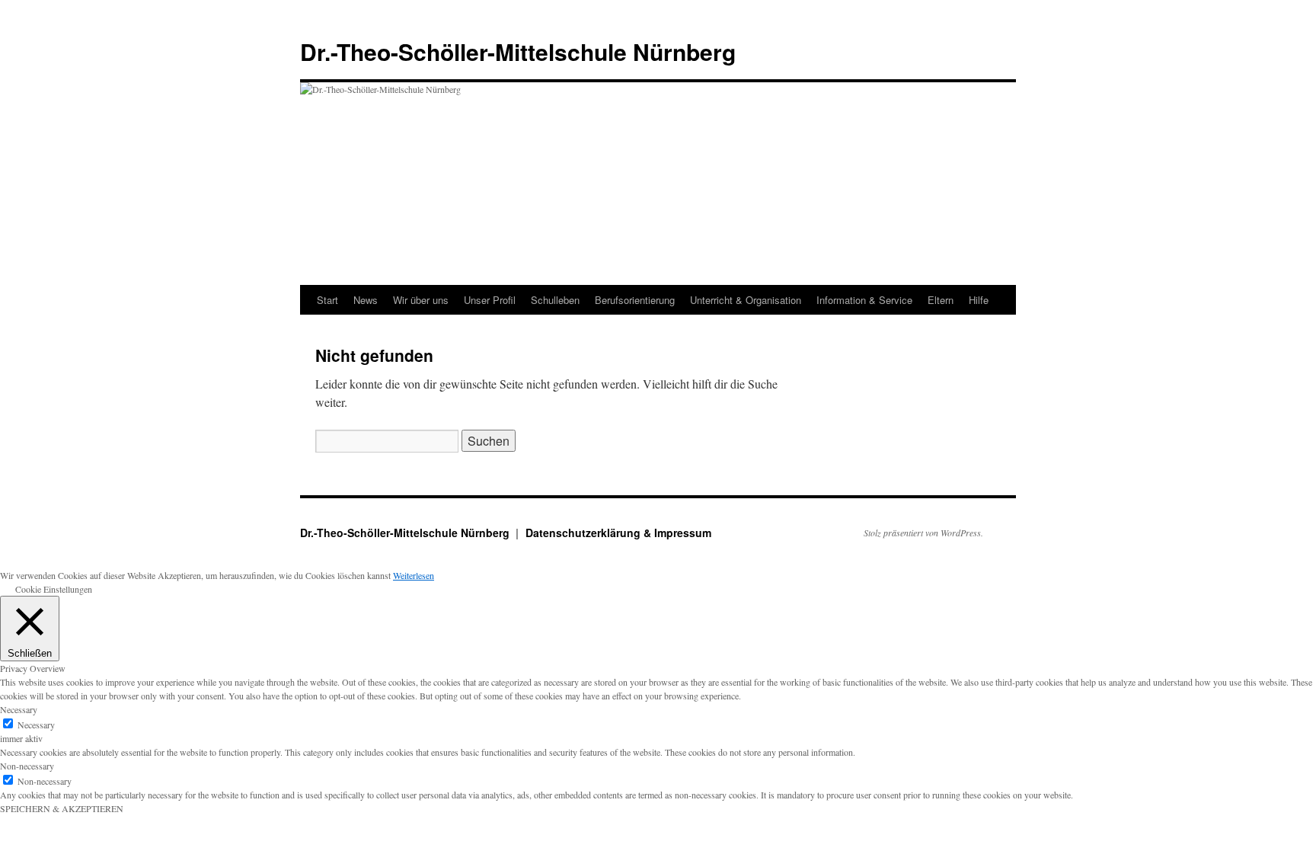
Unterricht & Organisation (745, 300)
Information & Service (864, 300)
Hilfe (979, 300)
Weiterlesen (413, 575)
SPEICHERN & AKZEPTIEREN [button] (61, 808)
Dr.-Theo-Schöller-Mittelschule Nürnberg (518, 51)
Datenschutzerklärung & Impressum (618, 532)
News (365, 300)
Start (327, 300)
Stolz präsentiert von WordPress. (923, 532)
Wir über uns (421, 300)
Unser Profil (490, 300)
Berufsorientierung (635, 300)
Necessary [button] (18, 709)
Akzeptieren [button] (179, 575)
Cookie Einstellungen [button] (53, 589)
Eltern (940, 300)
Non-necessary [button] (27, 766)
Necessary (36, 724)
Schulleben (555, 300)
